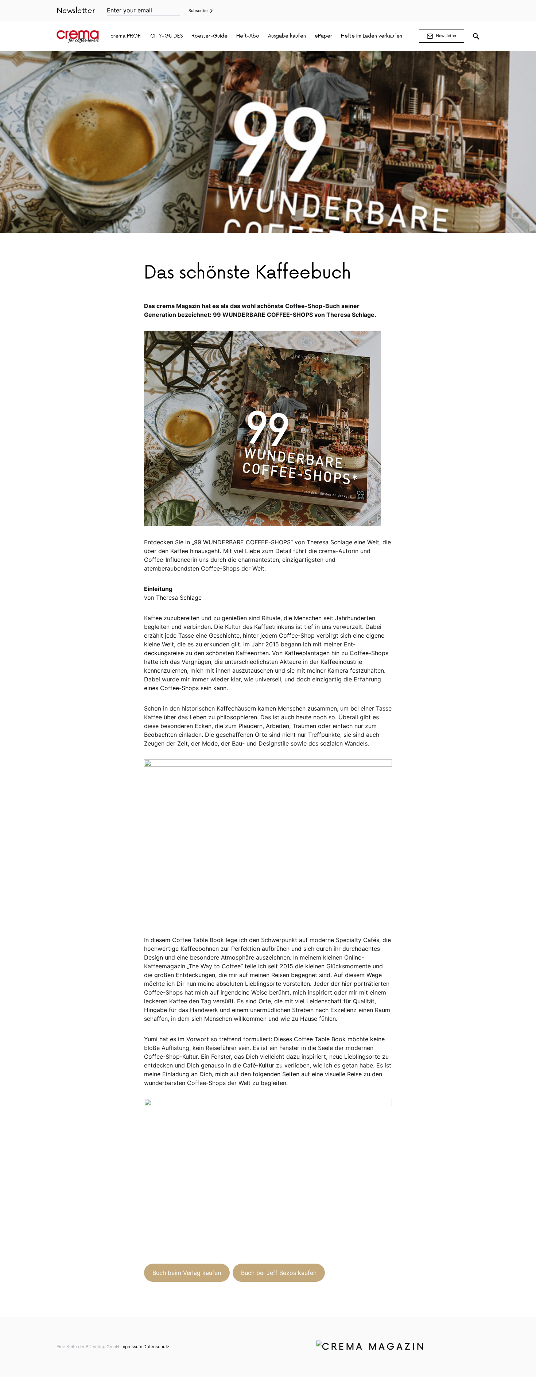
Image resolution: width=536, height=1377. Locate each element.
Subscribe (198, 10)
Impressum (131, 1346)
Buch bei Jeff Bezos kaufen (278, 1272)
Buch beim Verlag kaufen (186, 1272)
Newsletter (446, 35)
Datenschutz (156, 1346)
